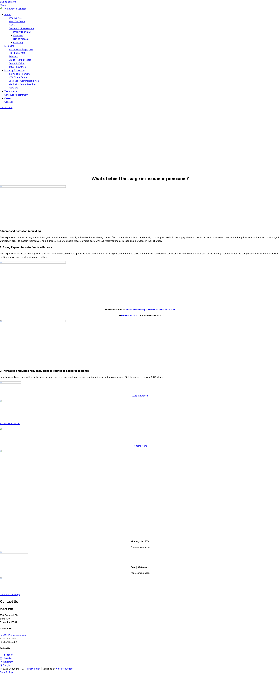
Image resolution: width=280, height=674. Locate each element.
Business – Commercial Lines (24, 81)
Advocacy (18, 42)
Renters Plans (140, 445)
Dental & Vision (16, 63)
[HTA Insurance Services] (13, 8)
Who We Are (15, 18)
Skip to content (8, 1)
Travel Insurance (17, 67)
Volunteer (18, 35)
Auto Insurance (140, 395)
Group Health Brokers (20, 60)
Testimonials (10, 91)
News (12, 25)
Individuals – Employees (21, 49)
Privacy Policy (33, 668)
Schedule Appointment (16, 95)
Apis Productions (65, 668)
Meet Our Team (17, 21)
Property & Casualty (14, 70)
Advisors (13, 56)
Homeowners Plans (10, 423)
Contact (8, 102)
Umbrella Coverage (10, 594)
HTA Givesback (21, 39)
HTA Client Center (18, 77)
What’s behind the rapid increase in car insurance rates (151, 309)
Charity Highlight (22, 32)
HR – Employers (17, 53)
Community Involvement (21, 28)
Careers (8, 98)
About (7, 14)
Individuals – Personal (20, 74)
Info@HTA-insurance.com (13, 635)
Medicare (9, 46)
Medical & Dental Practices (22, 84)
